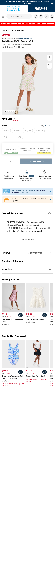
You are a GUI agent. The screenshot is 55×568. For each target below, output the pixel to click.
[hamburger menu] (3, 16)
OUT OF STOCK (36, 161)
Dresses (20, 30)
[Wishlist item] (41, 18)
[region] (27, 2)
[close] (52, 3)
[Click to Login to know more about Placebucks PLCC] (50, 200)
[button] (41, 16)
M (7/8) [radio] (28, 130)
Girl (12, 30)
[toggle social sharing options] (49, 58)
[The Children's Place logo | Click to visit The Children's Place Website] (14, 8)
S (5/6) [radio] (17, 130)
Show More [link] (27, 239)
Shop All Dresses (25, 38)
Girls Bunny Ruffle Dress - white (18, 41)
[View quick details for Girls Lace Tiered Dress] (44, 315)
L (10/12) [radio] (39, 130)
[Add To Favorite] (49, 65)
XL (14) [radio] (6, 137)
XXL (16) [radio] (18, 137)
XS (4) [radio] (6, 130)
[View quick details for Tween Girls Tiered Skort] (44, 372)
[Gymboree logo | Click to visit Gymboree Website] (41, 8)
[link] (36, 16)
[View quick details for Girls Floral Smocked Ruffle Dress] (20, 315)
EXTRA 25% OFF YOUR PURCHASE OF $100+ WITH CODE (27, 24)
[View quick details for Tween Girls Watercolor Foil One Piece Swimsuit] (20, 372)
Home (4, 30)
